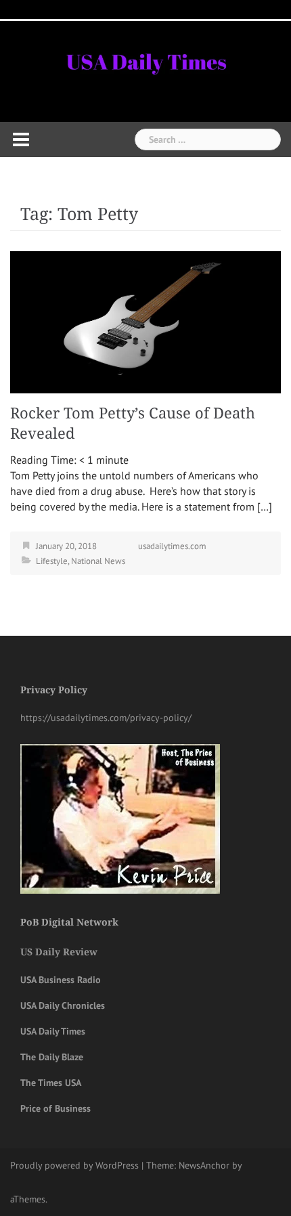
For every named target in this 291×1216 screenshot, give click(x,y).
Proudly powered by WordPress (74, 1165)
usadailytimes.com (172, 546)
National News (98, 561)
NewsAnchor (204, 1165)
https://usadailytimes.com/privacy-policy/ (106, 718)
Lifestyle (52, 561)
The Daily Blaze (51, 1057)
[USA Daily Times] (145, 60)
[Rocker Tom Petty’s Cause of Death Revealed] (145, 321)
